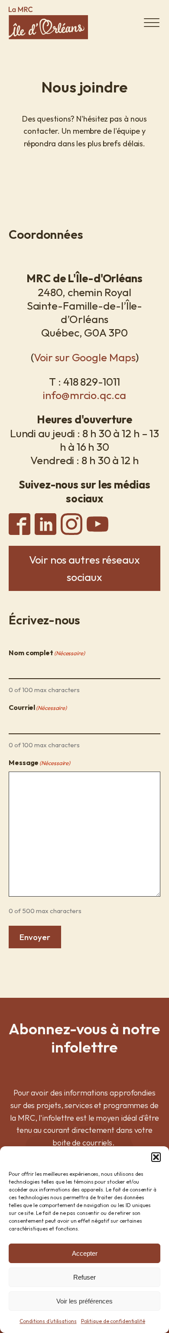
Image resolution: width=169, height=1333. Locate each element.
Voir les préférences (84, 1301)
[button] (156, 1157)
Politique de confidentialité (113, 1321)
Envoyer (35, 937)
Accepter (85, 1253)
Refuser (84, 1277)
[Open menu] (151, 23)
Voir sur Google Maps (84, 357)
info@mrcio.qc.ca (84, 395)
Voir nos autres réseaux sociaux (84, 568)
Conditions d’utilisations (48, 1321)
